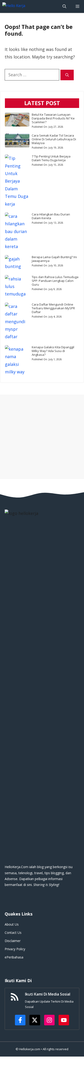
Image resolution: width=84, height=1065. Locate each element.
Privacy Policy (15, 949)
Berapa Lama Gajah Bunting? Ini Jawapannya (54, 259)
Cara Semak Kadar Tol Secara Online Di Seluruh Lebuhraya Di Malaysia (54, 139)
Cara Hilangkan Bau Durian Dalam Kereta (51, 216)
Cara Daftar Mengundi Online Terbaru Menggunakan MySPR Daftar (53, 308)
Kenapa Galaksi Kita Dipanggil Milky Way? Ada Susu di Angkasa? (53, 351)
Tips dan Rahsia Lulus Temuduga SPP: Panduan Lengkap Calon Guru (55, 281)
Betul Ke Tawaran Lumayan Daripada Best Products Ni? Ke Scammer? (53, 118)
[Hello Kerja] (27, 6)
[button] (64, 6)
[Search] (67, 75)
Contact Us (13, 932)
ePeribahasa (14, 957)
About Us (12, 924)
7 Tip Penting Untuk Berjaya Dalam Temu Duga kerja (51, 158)
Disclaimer (13, 941)
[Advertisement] (42, 437)
